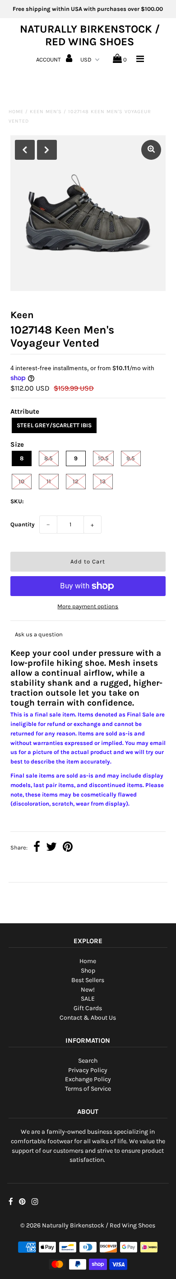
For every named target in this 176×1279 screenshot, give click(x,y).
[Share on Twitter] (51, 848)
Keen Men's (46, 112)
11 (48, 481)
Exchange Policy (88, 1079)
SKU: (17, 501)
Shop (88, 970)
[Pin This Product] (68, 848)
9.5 (130, 458)
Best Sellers (87, 980)
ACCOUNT (49, 59)
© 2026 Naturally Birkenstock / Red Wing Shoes (87, 1225)
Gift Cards (88, 1008)
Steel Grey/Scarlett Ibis (54, 425)
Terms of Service (88, 1089)
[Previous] (25, 150)
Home (16, 112)
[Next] (47, 150)
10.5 (103, 458)
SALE (88, 998)
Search (87, 1060)
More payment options (87, 606)
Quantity (22, 524)
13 (103, 481)
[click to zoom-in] (151, 150)
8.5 (48, 458)
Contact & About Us (88, 1017)
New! (88, 989)
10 (21, 481)
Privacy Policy (87, 1070)
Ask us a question (39, 634)
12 (76, 481)
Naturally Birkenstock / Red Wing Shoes (90, 35)
